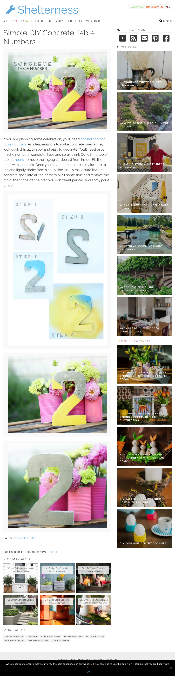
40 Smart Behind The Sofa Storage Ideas (139, 330)
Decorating (37, 21)
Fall (167, 7)
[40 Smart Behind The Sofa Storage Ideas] (144, 316)
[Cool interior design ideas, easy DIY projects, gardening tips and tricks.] (41, 16)
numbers (17, 160)
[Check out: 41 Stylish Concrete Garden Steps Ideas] (20, 610)
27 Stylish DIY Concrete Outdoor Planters (57, 570)
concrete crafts (50, 636)
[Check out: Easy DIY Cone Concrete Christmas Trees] (93, 578)
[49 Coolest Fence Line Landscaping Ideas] (144, 275)
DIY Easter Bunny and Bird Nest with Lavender (140, 501)
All (5, 21)
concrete (32, 636)
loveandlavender (24, 538)
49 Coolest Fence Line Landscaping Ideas (137, 289)
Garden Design (63, 21)
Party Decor (92, 21)
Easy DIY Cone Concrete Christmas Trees (93, 570)
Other (78, 21)
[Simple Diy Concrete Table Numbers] (57, 127)
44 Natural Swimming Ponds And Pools (141, 248)
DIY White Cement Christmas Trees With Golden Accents (94, 601)
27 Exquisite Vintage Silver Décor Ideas (141, 84)
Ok (88, 671)
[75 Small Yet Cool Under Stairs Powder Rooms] (144, 193)
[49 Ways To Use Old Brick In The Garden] (144, 111)
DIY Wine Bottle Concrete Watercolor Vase (57, 601)
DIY (49, 21)
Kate (54, 551)
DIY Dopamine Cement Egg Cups (143, 543)
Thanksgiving (154, 7)
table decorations (38, 640)
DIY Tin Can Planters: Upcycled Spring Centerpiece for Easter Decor (144, 375)
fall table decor (14, 640)
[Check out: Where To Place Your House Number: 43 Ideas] (20, 578)
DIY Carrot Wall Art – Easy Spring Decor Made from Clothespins (141, 416)
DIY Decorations (14, 636)
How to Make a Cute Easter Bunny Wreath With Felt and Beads (142, 458)
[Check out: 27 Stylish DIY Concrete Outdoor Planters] (57, 578)
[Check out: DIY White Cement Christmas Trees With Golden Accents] (93, 610)
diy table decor (95, 636)
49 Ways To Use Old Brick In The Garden (144, 125)
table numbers (60, 640)
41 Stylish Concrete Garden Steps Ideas (21, 601)
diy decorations (73, 636)
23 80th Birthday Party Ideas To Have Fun (142, 166)
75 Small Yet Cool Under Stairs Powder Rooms (144, 207)
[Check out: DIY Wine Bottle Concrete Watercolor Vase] (57, 610)
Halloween (137, 7)
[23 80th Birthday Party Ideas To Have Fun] (144, 152)
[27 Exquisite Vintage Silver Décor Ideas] (144, 70)
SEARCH (167, 21)
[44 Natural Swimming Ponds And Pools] (144, 234)
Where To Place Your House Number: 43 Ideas (21, 570)
